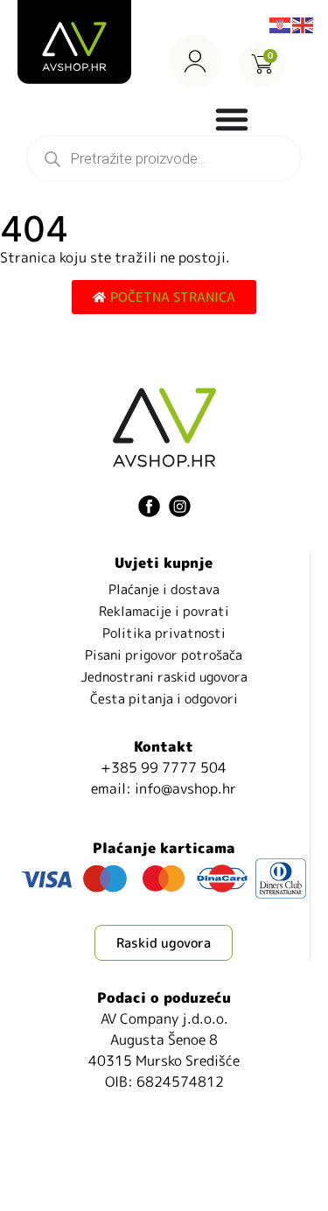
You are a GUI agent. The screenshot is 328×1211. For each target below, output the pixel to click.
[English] (303, 23)
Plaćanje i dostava (164, 589)
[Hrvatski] (280, 23)
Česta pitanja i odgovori (164, 699)
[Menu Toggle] (231, 119)
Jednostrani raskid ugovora (164, 677)
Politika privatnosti (164, 633)
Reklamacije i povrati (164, 611)
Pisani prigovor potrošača (163, 655)
